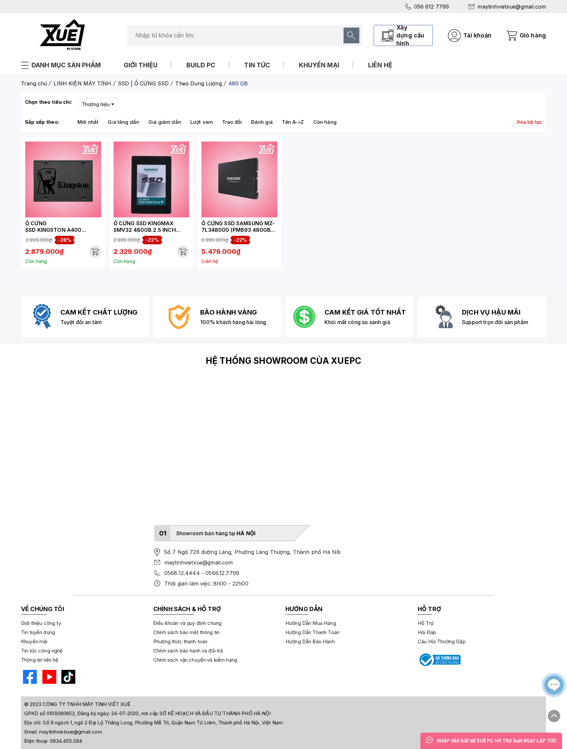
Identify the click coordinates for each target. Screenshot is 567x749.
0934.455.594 (66, 741)
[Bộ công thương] (439, 659)
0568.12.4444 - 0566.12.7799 (201, 573)
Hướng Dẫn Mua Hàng (310, 623)
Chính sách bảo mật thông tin (186, 632)
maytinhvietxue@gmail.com (511, 6)
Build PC (200, 65)
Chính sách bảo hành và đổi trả (188, 651)
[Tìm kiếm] (351, 35)
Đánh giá (262, 122)
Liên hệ (380, 65)
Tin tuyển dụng (38, 632)
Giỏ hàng (533, 35)
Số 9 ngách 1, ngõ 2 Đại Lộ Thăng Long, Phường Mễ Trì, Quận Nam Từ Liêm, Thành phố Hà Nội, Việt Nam (163, 722)
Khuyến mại (319, 65)
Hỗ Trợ (425, 623)
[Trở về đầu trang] (554, 713)
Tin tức (257, 65)
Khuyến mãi (34, 641)
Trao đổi (232, 122)
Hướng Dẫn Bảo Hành (310, 641)
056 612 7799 (431, 6)
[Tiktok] (67, 678)
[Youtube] (48, 678)
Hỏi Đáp (427, 632)
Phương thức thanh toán (180, 641)
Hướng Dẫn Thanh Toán (312, 632)
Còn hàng (325, 122)
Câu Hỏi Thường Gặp (442, 641)
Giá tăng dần (123, 122)
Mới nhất (87, 122)
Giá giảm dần (164, 122)
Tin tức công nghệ (42, 651)
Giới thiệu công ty (41, 623)
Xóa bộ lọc (529, 122)
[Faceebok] (29, 678)
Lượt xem (201, 122)
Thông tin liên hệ (40, 660)
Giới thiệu (141, 65)
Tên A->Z (293, 122)
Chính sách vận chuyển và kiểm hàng (195, 660)
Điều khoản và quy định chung (187, 623)
